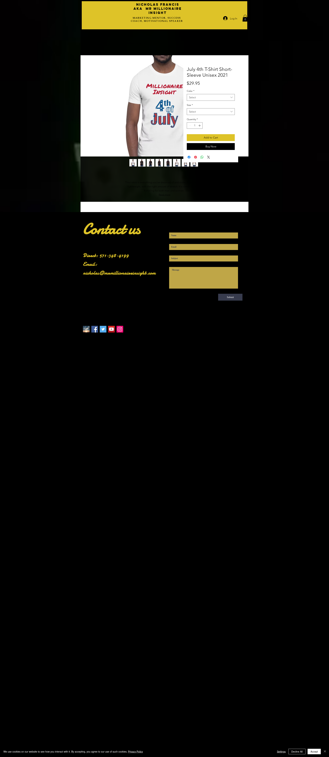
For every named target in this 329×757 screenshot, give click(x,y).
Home (95, 42)
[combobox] (211, 97)
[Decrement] (189, 126)
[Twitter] (103, 329)
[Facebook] (94, 329)
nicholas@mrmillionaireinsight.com (119, 272)
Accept (314, 751)
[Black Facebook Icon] (87, 336)
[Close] (325, 751)
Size (190, 105)
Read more (164, 194)
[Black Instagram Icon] (101, 336)
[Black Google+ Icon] (115, 336)
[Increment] (200, 126)
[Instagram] (120, 329)
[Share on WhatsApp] (202, 157)
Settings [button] (281, 751)
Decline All (297, 751)
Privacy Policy (135, 751)
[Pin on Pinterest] (195, 157)
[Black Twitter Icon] (94, 336)
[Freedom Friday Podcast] (86, 329)
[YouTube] (111, 329)
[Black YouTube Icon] (108, 336)
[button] (245, 18)
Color (190, 90)
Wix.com (152, 342)
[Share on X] (208, 157)
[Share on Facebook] (189, 157)
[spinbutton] (195, 126)
